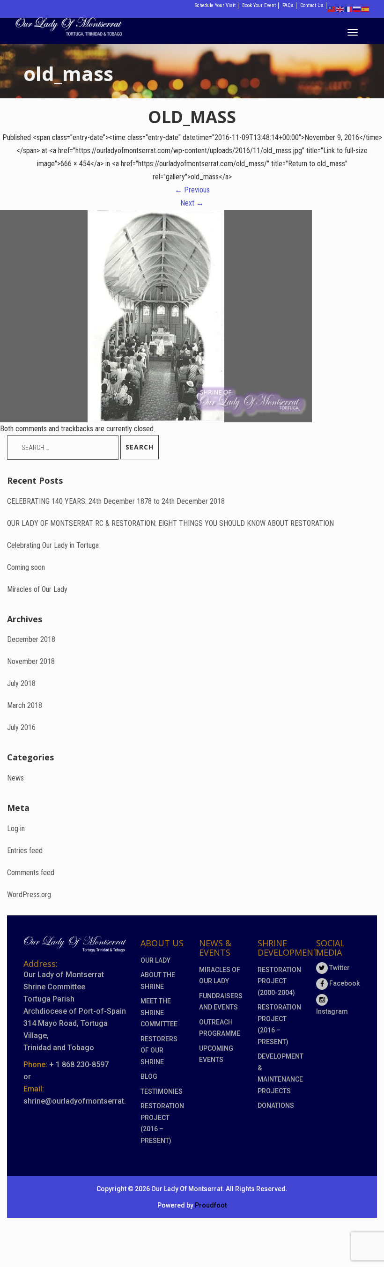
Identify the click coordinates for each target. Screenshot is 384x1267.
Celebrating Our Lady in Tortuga (53, 545)
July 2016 (21, 727)
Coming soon (26, 567)
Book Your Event (259, 5)
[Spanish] (366, 8)
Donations (276, 1105)
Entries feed (25, 850)
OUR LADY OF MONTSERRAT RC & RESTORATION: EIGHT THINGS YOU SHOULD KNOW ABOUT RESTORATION (170, 523)
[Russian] (357, 8)
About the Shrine (157, 980)
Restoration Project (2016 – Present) (162, 1123)
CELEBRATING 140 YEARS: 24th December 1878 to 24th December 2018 (116, 501)
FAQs (288, 5)
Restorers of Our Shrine (158, 1050)
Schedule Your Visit (215, 5)
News (15, 777)
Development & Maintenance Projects (280, 1074)
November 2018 (31, 661)
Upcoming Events (216, 1054)
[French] (349, 8)
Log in (16, 828)
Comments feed (30, 872)
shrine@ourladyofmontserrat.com (82, 1101)
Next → (192, 203)
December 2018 (31, 639)
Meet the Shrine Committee (158, 1012)
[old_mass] (156, 315)
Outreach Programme (219, 1028)
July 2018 (21, 683)
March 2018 (24, 705)
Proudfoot (211, 1205)
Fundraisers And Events (221, 1001)
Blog (148, 1076)
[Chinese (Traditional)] (332, 8)
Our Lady (155, 960)
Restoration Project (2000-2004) (279, 981)
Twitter (339, 968)
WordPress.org (29, 894)
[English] (340, 8)
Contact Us (312, 5)
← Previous (192, 189)
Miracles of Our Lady (37, 589)
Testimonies (161, 1091)
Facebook (344, 983)
